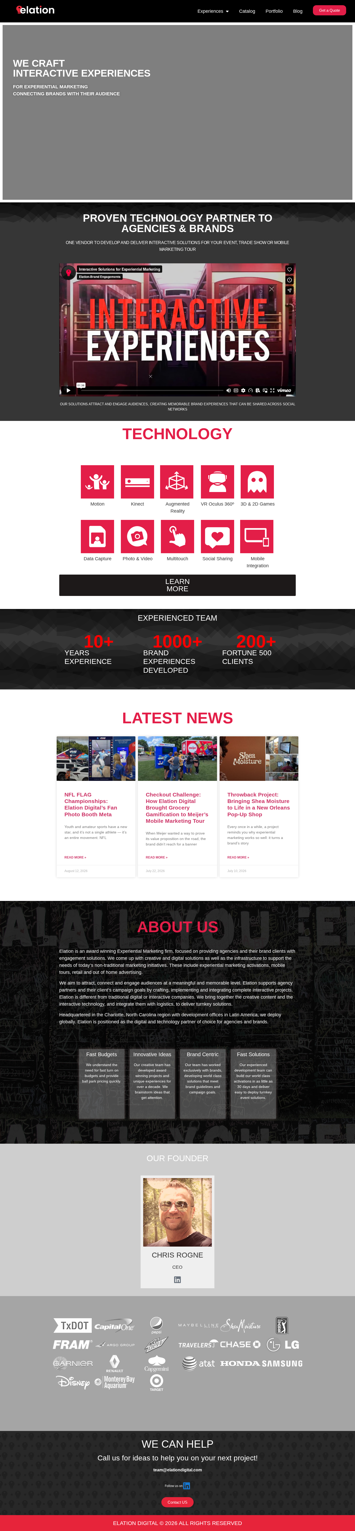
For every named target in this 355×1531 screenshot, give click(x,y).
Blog (298, 11)
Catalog (247, 11)
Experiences (210, 11)
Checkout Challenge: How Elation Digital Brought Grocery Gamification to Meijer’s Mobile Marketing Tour (177, 808)
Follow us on (174, 1486)
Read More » (75, 857)
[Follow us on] (186, 1486)
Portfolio (274, 11)
